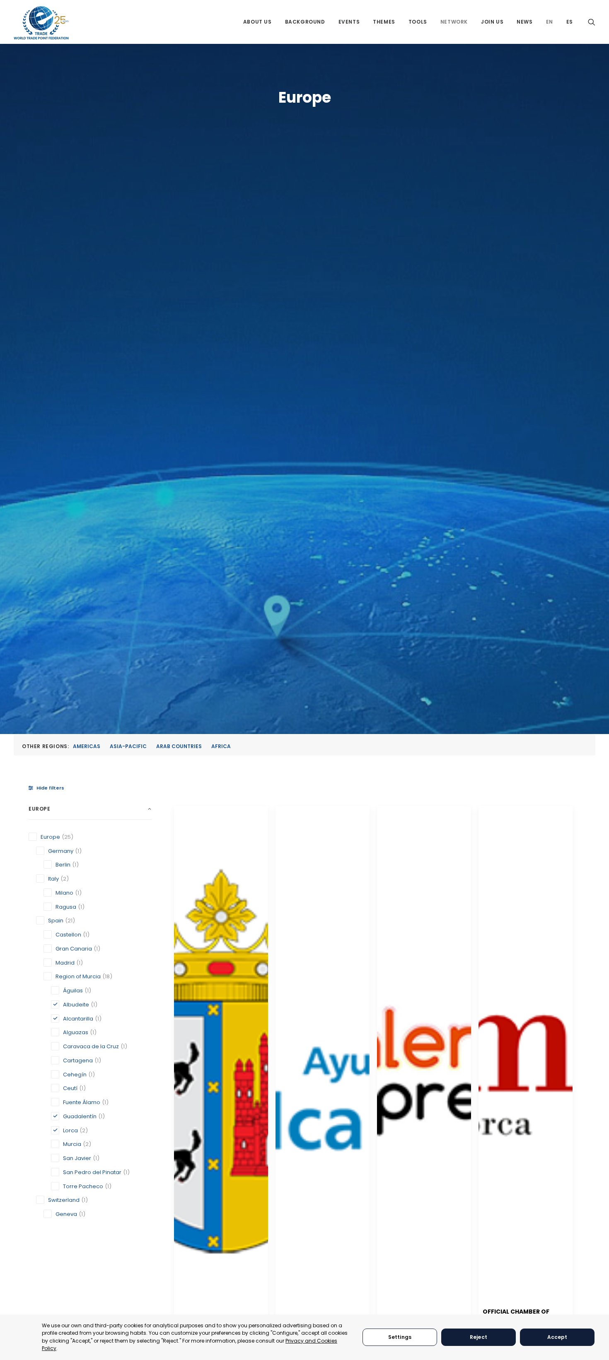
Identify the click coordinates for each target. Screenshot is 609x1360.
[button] (591, 21)
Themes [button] (384, 21)
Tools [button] (417, 21)
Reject (478, 1337)
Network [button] (454, 21)
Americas (86, 746)
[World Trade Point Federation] (41, 22)
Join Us (492, 21)
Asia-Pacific (128, 746)
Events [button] (349, 21)
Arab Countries (179, 746)
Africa (221, 746)
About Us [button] (257, 21)
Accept (557, 1337)
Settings (399, 1337)
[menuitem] (257, 21)
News (524, 21)
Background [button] (305, 21)
